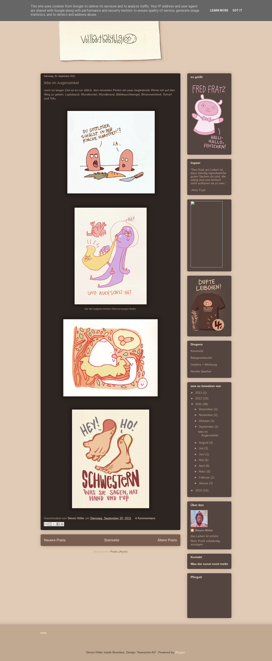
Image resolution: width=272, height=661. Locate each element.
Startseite (111, 540)
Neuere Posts (55, 540)
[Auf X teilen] (54, 524)
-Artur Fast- (198, 190)
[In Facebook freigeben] (58, 524)
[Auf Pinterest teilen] (62, 524)
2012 (199, 398)
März (203, 471)
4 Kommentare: (145, 518)
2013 (199, 392)
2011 (199, 404)
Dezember (206, 409)
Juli (201, 448)
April (202, 465)
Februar (205, 477)
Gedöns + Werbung (204, 364)
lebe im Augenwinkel (61, 83)
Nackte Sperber (201, 371)
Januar (204, 483)
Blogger (180, 652)
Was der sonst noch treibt (209, 564)
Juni (202, 454)
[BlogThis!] (50, 524)
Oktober (205, 421)
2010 (199, 490)
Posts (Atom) (119, 551)
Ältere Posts (167, 540)
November (206, 415)
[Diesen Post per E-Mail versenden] (46, 524)
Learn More (219, 10)
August (204, 442)
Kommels (197, 351)
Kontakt (196, 557)
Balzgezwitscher (201, 357)
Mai (202, 460)
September (207, 426)
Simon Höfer (204, 530)
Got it (237, 10)
